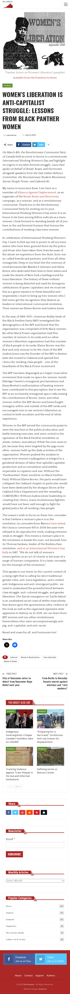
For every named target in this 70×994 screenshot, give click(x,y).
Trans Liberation (49, 657)
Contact (28, 975)
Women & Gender (10, 661)
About (18, 975)
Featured (13, 657)
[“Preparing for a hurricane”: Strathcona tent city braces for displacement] (50, 718)
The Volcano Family (15, 933)
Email (10, 839)
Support (39, 975)
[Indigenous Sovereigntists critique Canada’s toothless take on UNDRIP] (19, 718)
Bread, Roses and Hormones (41, 196)
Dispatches (11, 926)
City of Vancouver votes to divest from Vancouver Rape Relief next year (17, 681)
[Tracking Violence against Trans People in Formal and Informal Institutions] (19, 756)
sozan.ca (42, 989)
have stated (58, 523)
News (9, 906)
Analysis (7, 85)
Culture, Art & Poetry (15, 939)
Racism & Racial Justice (30, 657)
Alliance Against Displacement (36, 192)
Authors (51, 975)
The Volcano (28, 984)
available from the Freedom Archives (35, 77)
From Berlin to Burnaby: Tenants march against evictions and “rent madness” (55, 683)
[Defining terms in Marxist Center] (50, 756)
